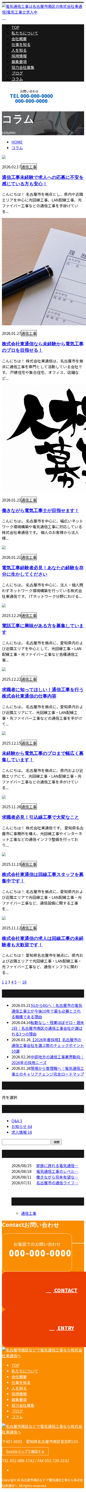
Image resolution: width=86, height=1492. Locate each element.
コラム (17, 79)
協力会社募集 (22, 67)
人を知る (19, 50)
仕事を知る (21, 44)
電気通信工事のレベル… (57, 1171)
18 (24, 982)
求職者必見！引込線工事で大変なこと (40, 817)
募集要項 (19, 61)
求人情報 (21, 1132)
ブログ (17, 73)
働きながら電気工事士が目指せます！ (40, 510)
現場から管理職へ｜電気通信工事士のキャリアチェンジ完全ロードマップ (47, 1071)
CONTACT (18, 107)
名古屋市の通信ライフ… (57, 1183)
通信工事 (29, 167)
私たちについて (24, 33)
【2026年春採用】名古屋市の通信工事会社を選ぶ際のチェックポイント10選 (47, 1045)
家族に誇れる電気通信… (57, 1165)
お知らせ (21, 1126)
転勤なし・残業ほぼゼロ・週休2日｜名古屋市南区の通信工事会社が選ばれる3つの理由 (47, 1028)
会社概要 (19, 38)
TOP (15, 27)
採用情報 (19, 56)
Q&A (16, 1121)
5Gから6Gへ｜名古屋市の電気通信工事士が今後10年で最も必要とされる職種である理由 (46, 1011)
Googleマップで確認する (25, 1451)
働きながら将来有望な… (57, 1177)
